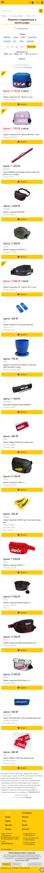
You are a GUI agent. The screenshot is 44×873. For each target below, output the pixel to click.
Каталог (8, 813)
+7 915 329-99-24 (28, 844)
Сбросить (22, 59)
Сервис (8, 821)
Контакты (25, 829)
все (30, 67)
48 (27, 67)
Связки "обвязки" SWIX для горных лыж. (18, 442)
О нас (24, 821)
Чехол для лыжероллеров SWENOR (17, 405)
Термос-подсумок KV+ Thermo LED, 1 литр (19, 287)
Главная (4, 16)
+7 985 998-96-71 (33, 792)
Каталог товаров (16, 16)
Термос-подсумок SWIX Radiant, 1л (17, 603)
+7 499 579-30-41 (28, 840)
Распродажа (27, 813)
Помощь (8, 829)
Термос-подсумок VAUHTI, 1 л (15, 250)
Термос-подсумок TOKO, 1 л (14, 482)
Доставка (8, 825)
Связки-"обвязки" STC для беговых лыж (18, 325)
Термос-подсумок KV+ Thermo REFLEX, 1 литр (21, 135)
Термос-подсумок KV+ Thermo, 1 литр (18, 97)
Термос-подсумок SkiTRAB (14, 212)
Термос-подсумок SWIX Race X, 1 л (16, 680)
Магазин (25, 817)
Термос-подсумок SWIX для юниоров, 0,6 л (20, 643)
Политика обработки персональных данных (27, 859)
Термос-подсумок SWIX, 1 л (14, 565)
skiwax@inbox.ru (7, 843)
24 (24, 67)
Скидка (8, 817)
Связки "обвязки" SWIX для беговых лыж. (18, 758)
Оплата (25, 825)
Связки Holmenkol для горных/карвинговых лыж (22, 718)
